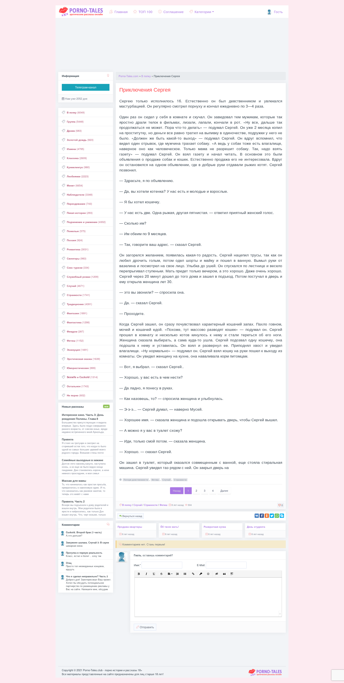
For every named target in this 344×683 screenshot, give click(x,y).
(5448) (75, 121)
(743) (79, 203)
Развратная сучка (215, 526)
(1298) (78, 322)
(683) (74, 130)
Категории (203, 11)
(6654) (75, 185)
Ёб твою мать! (170, 526)
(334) (78, 267)
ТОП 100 (145, 11)
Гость (278, 11)
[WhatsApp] (277, 516)
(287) (75, 331)
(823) (80, 140)
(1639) (83, 359)
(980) (78, 167)
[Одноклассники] (267, 516)
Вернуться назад (132, 516)
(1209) (83, 276)
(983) (76, 258)
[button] (138, 573)
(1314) (82, 377)
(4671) (75, 286)
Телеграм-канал (85, 87)
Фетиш (155, 479)
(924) (75, 240)
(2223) (78, 176)
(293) (80, 213)
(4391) (79, 304)
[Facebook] (262, 516)
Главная (121, 11)
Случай (166, 479)
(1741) (78, 295)
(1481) (77, 349)
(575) (76, 231)
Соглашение (173, 11)
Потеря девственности (136, 479)
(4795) (75, 149)
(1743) (78, 386)
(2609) (77, 158)
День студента (256, 526)
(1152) (75, 340)
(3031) (78, 249)
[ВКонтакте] (257, 516)
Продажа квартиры (130, 526)
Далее (224, 490)
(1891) (77, 313)
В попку (126, 505)
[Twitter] (272, 516)
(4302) (86, 222)
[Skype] (282, 516)
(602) (76, 395)
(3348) (80, 194)
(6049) (76, 112)
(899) (81, 368)
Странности (180, 479)
